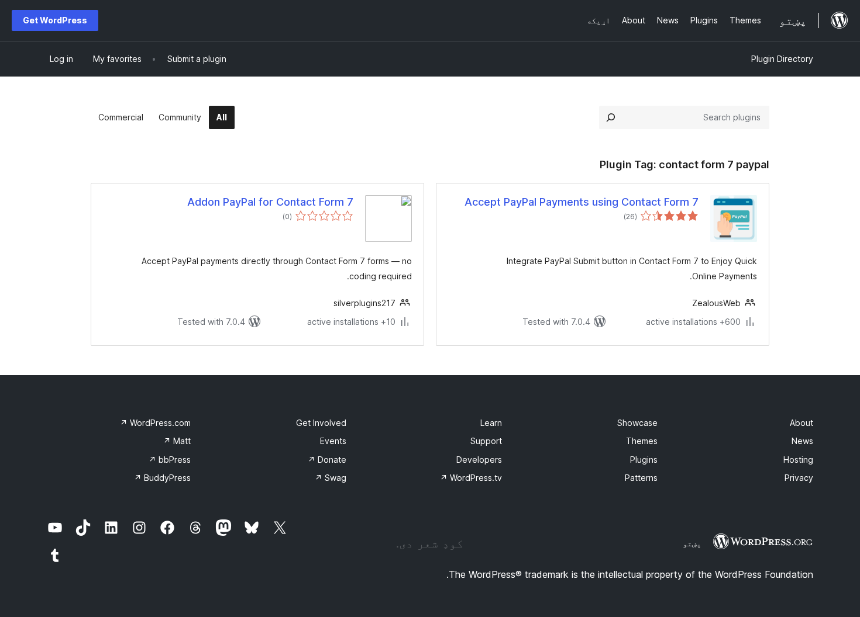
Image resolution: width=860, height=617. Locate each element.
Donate (327, 460)
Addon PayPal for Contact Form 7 (270, 202)
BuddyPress (162, 478)
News (802, 441)
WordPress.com (155, 423)
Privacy (799, 478)
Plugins (644, 460)
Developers (479, 460)
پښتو (692, 543)
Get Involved (321, 423)
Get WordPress (55, 20)
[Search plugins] (610, 117)
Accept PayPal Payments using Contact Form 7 (582, 202)
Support (486, 441)
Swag (330, 478)
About (801, 423)
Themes (642, 441)
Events (333, 441)
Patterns (641, 478)
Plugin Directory (782, 59)
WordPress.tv (471, 478)
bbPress (170, 460)
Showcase (637, 423)
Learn (491, 423)
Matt (177, 441)
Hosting (798, 460)
